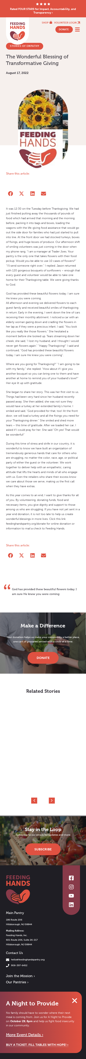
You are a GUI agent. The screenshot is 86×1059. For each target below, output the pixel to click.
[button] (10, 193)
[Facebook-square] (71, 878)
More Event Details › (24, 1034)
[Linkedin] (71, 904)
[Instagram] (71, 887)
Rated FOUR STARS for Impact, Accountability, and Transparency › (43, 10)
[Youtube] (71, 895)
